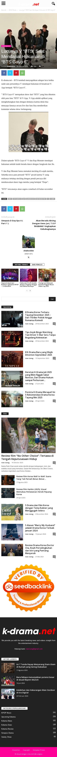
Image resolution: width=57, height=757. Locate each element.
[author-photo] (28, 241)
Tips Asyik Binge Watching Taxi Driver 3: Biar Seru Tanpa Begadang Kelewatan (40, 335)
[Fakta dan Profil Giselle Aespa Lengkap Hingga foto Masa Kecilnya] (28, 275)
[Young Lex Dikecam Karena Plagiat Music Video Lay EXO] (47, 275)
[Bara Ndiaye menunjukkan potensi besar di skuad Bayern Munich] (8, 681)
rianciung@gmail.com (34, 649)
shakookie (11, 66)
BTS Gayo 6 (17, 199)
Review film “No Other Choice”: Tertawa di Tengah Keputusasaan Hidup (27, 457)
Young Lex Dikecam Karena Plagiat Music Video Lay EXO (46, 284)
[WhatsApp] (22, 73)
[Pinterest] (16, 73)
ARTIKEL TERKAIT (21, 265)
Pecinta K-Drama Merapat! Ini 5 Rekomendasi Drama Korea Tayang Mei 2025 (40, 395)
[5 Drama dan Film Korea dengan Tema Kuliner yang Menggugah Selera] (12, 512)
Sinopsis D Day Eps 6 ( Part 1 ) (12, 222)
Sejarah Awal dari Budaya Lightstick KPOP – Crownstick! (10, 284)
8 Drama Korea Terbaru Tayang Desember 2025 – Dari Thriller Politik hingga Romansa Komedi (38, 316)
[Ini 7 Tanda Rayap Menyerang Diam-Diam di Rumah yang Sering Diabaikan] (8, 668)
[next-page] (30, 290)
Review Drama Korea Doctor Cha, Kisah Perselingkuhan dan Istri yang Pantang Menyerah (39, 549)
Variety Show (6, 737)
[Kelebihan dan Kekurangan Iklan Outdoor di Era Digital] (8, 694)
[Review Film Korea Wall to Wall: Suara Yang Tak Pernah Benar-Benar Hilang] (8, 480)
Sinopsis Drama (7, 733)
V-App (52, 199)
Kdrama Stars (6, 725)
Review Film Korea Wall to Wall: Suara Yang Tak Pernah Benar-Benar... (33, 477)
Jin (24, 199)
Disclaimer (16, 750)
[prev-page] (27, 290)
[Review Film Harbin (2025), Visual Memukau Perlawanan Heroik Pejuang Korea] (8, 493)
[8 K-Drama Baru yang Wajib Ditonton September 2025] (12, 359)
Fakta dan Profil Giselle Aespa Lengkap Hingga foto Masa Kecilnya (28, 284)
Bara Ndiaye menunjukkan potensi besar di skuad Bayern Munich (35, 678)
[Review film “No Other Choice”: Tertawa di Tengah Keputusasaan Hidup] (28, 435)
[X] (10, 73)
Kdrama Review (7, 729)
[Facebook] (4, 73)
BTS (10, 199)
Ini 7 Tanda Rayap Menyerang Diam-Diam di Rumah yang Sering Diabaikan (35, 665)
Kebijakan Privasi (39, 750)
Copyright (26, 750)
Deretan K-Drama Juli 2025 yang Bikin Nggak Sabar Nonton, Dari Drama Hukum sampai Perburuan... (39, 376)
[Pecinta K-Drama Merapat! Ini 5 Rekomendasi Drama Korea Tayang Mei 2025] (12, 399)
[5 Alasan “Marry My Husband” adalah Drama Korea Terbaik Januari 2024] (12, 532)
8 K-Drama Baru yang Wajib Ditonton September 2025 (39, 353)
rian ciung (29, 324)
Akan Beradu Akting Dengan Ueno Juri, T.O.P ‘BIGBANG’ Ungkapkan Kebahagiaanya (44, 224)
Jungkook (30, 199)
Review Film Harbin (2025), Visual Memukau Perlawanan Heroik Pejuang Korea (34, 492)
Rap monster (40, 199)
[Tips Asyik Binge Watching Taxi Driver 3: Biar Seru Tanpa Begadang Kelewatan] (12, 339)
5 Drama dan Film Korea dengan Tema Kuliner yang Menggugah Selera (39, 508)
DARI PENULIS (37, 265)
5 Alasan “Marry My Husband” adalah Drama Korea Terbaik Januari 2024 (40, 528)
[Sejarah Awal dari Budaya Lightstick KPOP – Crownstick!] (10, 275)
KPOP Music (12, 10)
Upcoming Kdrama (8, 717)
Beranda (3, 10)
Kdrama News (6, 721)
